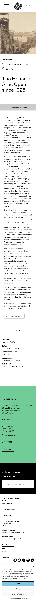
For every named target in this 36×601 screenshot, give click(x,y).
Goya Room (11, 69)
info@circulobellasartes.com (12, 526)
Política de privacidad (15, 598)
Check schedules (8, 509)
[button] (33, 566)
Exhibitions (7, 59)
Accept (18, 583)
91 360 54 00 (6, 524)
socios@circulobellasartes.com (13, 532)
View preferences (18, 594)
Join (3, 548)
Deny (18, 589)
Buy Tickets (28, 6)
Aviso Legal (25, 598)
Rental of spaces (8, 545)
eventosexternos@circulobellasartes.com (17, 539)
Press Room (6, 551)
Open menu (6, 6)
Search (34, 5)
